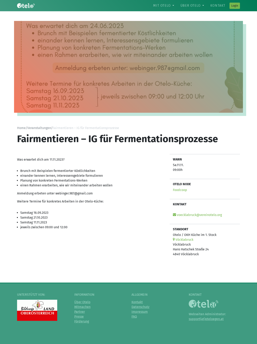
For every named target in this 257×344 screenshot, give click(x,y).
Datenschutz (140, 307)
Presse (79, 316)
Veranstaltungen (39, 128)
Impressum (140, 312)
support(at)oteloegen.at (206, 319)
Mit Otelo (162, 5)
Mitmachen (82, 307)
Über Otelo (191, 5)
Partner (79, 312)
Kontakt (217, 5)
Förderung (81, 321)
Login (234, 5)
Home (21, 128)
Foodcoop (180, 190)
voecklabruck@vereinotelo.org (199, 215)
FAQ (134, 316)
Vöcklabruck (184, 240)
